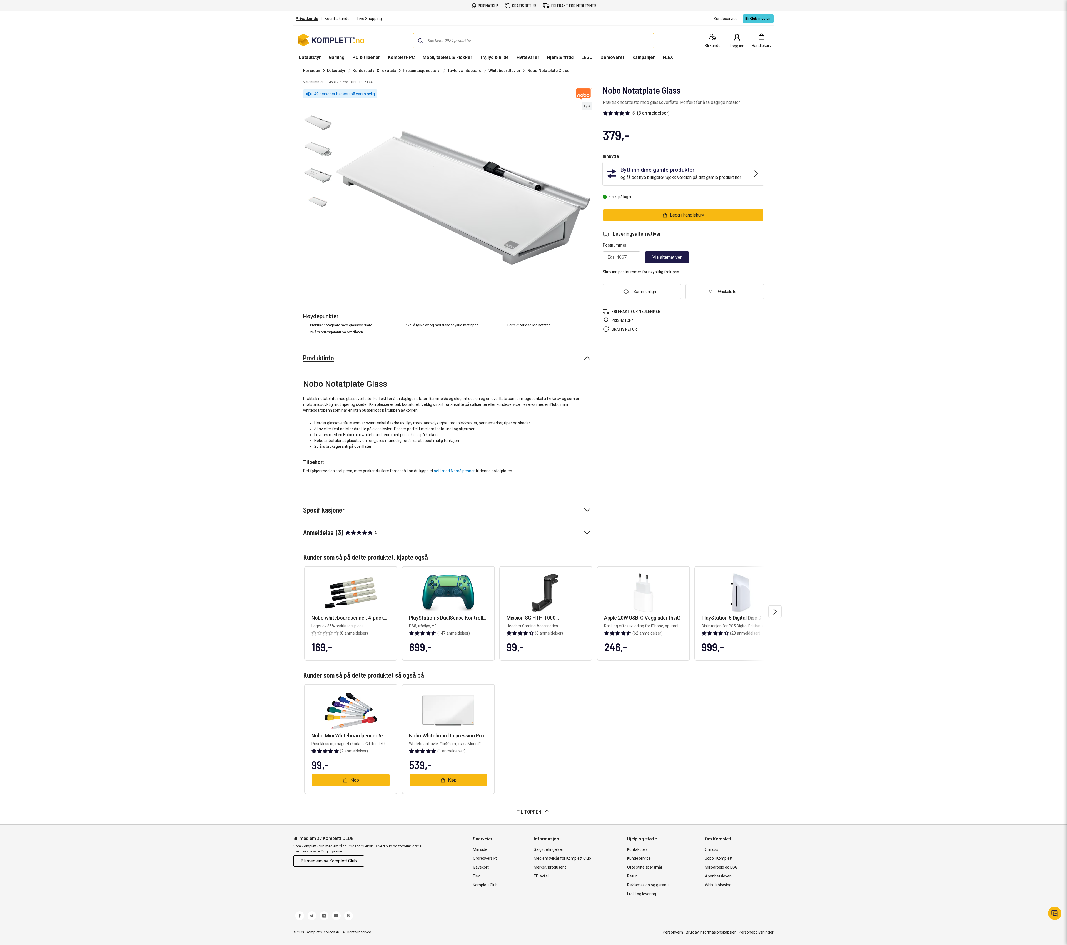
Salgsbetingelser (548, 849)
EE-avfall (541, 876)
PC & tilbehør (366, 57)
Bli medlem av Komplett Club (329, 861)
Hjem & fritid (560, 57)
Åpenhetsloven (718, 876)
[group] (463, 198)
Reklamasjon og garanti (648, 885)
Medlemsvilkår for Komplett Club (562, 858)
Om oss (711, 849)
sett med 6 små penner (454, 471)
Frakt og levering (641, 894)
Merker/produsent (550, 867)
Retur (632, 876)
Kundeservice (639, 858)
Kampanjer (643, 57)
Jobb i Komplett (718, 858)
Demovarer (612, 57)
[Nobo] (584, 94)
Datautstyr (310, 57)
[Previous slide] (339, 199)
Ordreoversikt (485, 858)
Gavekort (481, 867)
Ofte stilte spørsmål (644, 867)
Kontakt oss (637, 849)
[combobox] (533, 40)
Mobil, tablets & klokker (447, 57)
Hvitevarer (528, 57)
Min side (480, 849)
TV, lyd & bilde (494, 57)
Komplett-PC (401, 57)
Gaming (337, 57)
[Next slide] (587, 199)
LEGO (587, 57)
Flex (476, 876)
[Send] (420, 40)
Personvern (673, 932)
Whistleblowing (718, 885)
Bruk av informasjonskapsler (711, 932)
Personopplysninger (756, 932)
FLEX (668, 57)
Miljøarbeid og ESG (721, 867)
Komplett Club (485, 885)
